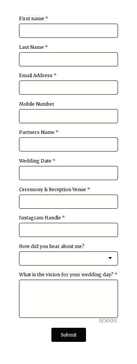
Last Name (33, 47)
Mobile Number (36, 104)
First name (33, 18)
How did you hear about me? (51, 246)
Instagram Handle (42, 218)
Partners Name (39, 132)
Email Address (38, 75)
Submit (68, 335)
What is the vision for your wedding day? (68, 274)
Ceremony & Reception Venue (54, 189)
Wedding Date (37, 161)
